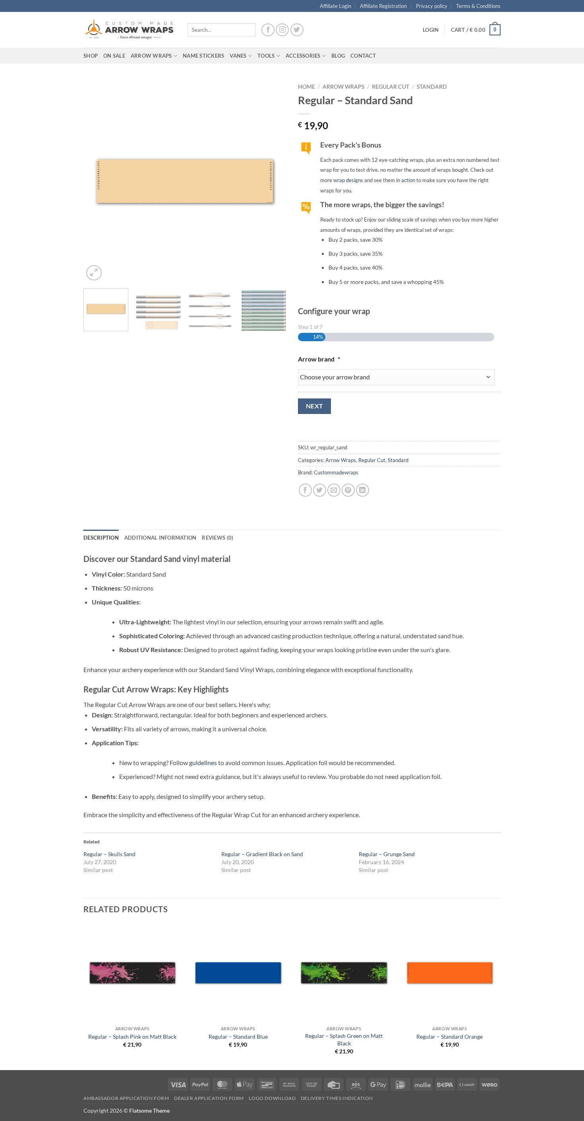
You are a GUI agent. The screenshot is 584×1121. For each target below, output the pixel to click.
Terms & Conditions (478, 6)
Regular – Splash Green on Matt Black (344, 1039)
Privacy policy (431, 6)
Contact (363, 55)
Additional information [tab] (160, 537)
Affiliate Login (335, 6)
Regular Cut (390, 87)
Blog (338, 55)
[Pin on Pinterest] (348, 490)
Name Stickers (203, 55)
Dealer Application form (209, 1098)
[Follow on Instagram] (282, 30)
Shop (90, 55)
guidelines (203, 762)
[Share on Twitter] (319, 490)
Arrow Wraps (343, 87)
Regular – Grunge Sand (387, 854)
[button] (431, 30)
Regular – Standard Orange (449, 1036)
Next (314, 406)
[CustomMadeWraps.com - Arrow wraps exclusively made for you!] (129, 30)
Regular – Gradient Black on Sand (262, 854)
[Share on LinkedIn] (362, 490)
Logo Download (272, 1098)
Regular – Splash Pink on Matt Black (132, 1036)
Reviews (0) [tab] (217, 537)
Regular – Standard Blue (238, 1036)
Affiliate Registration (383, 6)
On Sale (114, 55)
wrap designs (348, 180)
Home (306, 87)
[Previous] (97, 181)
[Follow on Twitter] (297, 30)
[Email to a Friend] (333, 490)
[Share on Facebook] (305, 490)
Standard (432, 87)
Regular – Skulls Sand (109, 854)
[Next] (272, 181)
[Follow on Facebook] (268, 30)
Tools (266, 55)
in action (405, 180)
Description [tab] (101, 537)
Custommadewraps (336, 472)
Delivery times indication (337, 1098)
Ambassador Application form (126, 1098)
